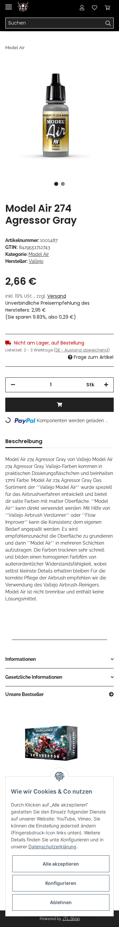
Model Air (38, 254)
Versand (56, 296)
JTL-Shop (71, 918)
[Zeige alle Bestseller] (111, 694)
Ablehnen (61, 902)
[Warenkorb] (107, 7)
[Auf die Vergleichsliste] (82, 77)
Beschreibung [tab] (23, 441)
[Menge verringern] (13, 385)
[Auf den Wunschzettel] (100, 77)
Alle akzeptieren (61, 864)
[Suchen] (108, 23)
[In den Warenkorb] (59, 405)
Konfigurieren (60, 883)
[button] (82, 7)
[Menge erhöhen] (106, 385)
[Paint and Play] (23, 7)
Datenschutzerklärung (52, 846)
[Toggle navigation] (8, 4)
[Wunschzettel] (94, 7)
